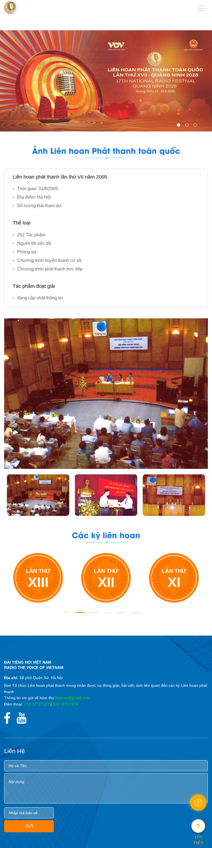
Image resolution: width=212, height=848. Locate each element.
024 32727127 (36, 704)
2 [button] (188, 126)
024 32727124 (65, 704)
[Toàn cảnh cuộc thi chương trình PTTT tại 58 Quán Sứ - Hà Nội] (38, 495)
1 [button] (179, 126)
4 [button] (120, 615)
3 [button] (196, 126)
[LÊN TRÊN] (198, 826)
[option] (106, 81)
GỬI (29, 826)
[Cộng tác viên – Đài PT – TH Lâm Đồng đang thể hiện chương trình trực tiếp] (174, 495)
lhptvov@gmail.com (72, 698)
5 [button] (133, 615)
